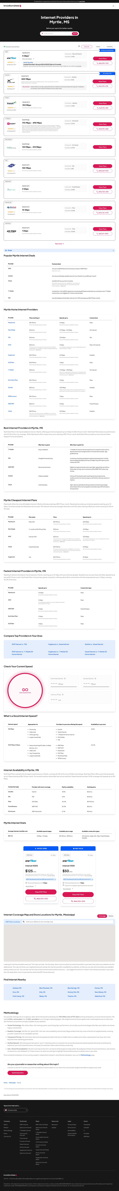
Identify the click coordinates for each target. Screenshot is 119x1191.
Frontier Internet (25, 1141)
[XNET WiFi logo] (11, 190)
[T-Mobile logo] (11, 124)
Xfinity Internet (24, 1147)
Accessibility (72, 1130)
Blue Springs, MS (73, 988)
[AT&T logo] (11, 58)
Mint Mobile (11, 330)
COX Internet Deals (42, 1142)
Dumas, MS (99, 988)
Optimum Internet (25, 1153)
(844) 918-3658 (103, 129)
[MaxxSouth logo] (11, 208)
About (6, 1124)
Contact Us (7, 1136)
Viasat (10, 411)
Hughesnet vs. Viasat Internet (58, 644)
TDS (9, 337)
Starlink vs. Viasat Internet (94, 644)
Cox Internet (24, 1138)
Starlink (10, 387)
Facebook (87, 1124)
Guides (54, 1127)
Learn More (82, 1)
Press (5, 1133)
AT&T (9, 345)
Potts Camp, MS (18, 996)
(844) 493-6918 (103, 86)
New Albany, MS (100, 992)
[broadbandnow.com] (12, 6)
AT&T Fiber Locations (13, 922)
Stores (111, 916)
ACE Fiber (11, 362)
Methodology (85, 1055)
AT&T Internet (24, 1124)
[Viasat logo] (11, 103)
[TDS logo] (11, 166)
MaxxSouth (11, 322)
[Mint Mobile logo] (11, 148)
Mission (6, 1127)
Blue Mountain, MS (45, 988)
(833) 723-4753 (103, 212)
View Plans (102, 59)
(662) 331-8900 (103, 233)
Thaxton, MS (72, 996)
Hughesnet (11, 355)
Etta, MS (42, 992)
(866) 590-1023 (103, 63)
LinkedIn (86, 1127)
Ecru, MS (16, 992)
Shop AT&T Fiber (41, 892)
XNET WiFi (11, 403)
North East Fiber (13, 380)
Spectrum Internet (25, 1127)
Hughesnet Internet (26, 1150)
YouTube (86, 1133)
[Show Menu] (113, 6)
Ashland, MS (17, 988)
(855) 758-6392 (104, 192)
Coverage (102, 916)
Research (55, 1124)
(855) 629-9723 (103, 171)
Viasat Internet (24, 1144)
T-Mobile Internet (25, 1130)
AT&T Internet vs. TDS (19, 644)
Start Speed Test (25, 690)
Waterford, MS (100, 996)
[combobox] (69, 922)
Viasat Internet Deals (42, 1150)
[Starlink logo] (11, 81)
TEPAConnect (12, 396)
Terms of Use (72, 1127)
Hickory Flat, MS (73, 992)
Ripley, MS (43, 996)
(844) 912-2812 (103, 108)
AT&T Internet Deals (42, 1124)
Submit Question (18, 1073)
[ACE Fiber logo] (11, 231)
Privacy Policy (72, 1124)
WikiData (86, 1136)
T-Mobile (11, 370)
